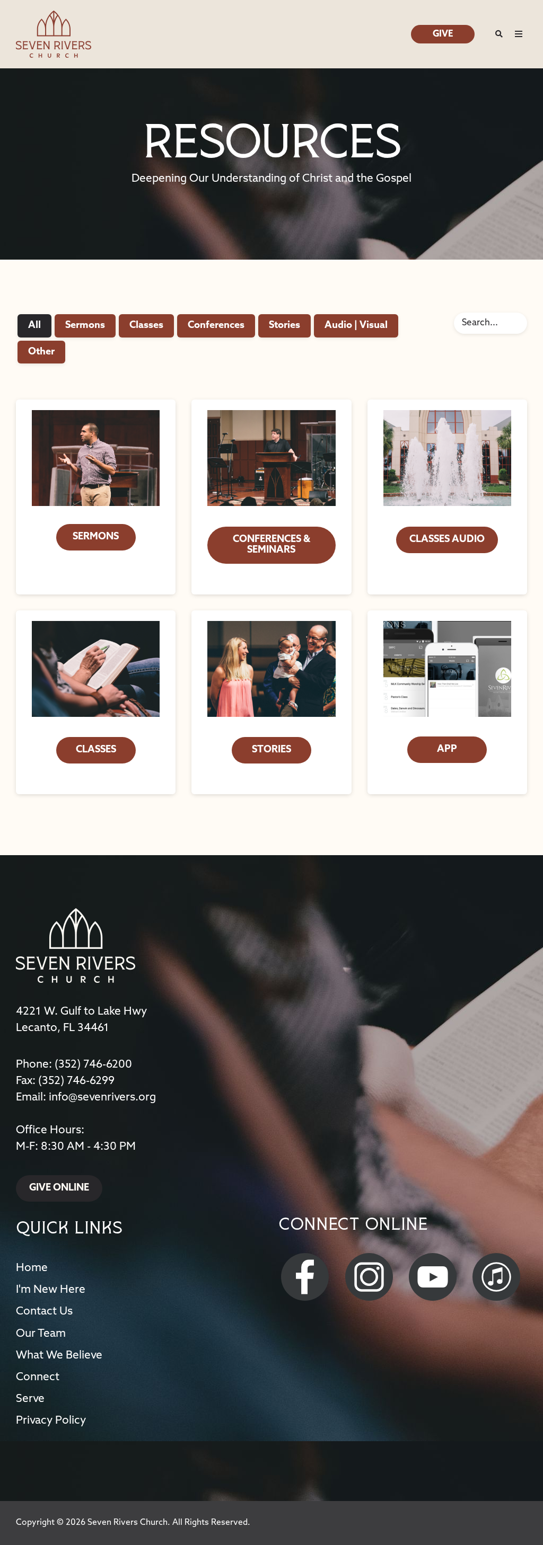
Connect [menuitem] (37, 1377)
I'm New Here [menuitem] (50, 1289)
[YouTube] (434, 1276)
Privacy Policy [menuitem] (51, 1420)
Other (41, 352)
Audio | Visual (356, 326)
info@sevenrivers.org (102, 1097)
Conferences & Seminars (271, 545)
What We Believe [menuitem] (59, 1355)
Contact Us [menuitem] (44, 1311)
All (34, 326)
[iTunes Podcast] (498, 1276)
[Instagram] (371, 1276)
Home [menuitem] (32, 1268)
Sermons (85, 326)
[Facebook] (306, 1276)
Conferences (216, 326)
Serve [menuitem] (30, 1399)
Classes (146, 326)
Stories (284, 326)
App (447, 749)
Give (443, 34)
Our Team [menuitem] (41, 1333)
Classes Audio (447, 540)
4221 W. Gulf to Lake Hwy (81, 1011)
